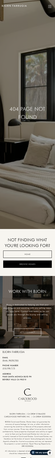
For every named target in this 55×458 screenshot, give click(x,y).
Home (28, 254)
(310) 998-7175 (9, 368)
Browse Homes (27, 264)
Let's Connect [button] (27, 332)
